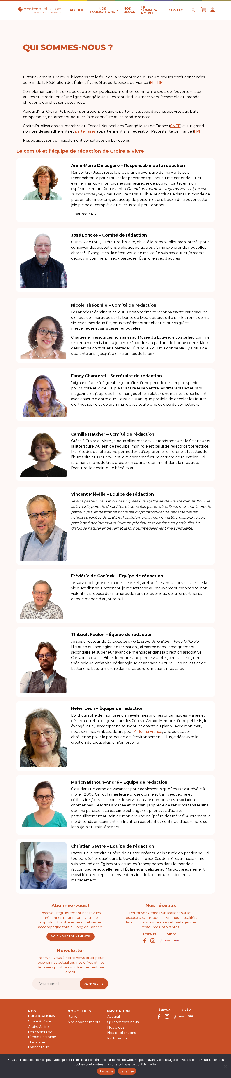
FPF (197, 131)
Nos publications (102, 10)
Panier (73, 1016)
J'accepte (106, 1071)
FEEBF (156, 82)
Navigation (118, 1011)
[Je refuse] (225, 1066)
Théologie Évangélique (38, 1044)
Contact (177, 10)
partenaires (85, 131)
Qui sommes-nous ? (149, 10)
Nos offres (79, 1011)
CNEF (175, 126)
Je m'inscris (93, 983)
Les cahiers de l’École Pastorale (42, 1034)
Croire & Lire (38, 1026)
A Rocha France (148, 731)
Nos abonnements (84, 1022)
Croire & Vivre (39, 1021)
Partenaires (117, 1038)
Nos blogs (129, 10)
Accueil (77, 10)
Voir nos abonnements (70, 936)
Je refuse (127, 1071)
